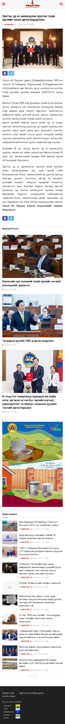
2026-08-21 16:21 (38, 542)
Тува (6, 709)
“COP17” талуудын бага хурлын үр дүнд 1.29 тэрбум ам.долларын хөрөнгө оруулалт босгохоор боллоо (41, 551)
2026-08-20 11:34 (38, 641)
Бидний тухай (8, 693)
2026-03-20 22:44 (10, 412)
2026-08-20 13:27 (38, 587)
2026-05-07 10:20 (10, 345)
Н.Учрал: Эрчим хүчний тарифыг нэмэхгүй (39, 583)
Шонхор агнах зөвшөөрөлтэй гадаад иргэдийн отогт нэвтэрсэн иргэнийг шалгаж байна (41, 663)
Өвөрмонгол (9, 712)
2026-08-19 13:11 (38, 670)
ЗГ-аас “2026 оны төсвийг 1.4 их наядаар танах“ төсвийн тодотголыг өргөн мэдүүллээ (39, 618)
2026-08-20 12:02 (38, 625)
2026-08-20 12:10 (38, 609)
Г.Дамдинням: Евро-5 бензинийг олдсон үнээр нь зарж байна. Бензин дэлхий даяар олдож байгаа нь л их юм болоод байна (40, 634)
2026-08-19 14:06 (38, 654)
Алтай (6, 718)
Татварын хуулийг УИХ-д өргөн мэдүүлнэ (28, 340)
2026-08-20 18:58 (38, 577)
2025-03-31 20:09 (26, 24)
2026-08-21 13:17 (38, 558)
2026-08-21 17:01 (38, 529)
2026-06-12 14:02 (10, 289)
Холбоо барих (8, 696)
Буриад (7, 715)
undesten (9, 24)
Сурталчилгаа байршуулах (31, 693)
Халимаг (7, 706)
